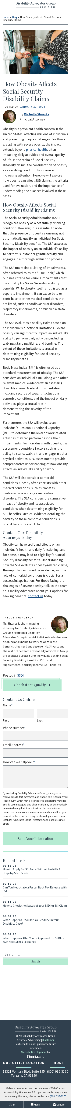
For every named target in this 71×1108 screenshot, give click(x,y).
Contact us (35, 596)
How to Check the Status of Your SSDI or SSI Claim (35, 903)
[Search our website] (35, 954)
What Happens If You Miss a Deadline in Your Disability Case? (31, 919)
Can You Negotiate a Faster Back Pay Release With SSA (35, 887)
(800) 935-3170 (58, 1096)
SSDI (20, 675)
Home (6, 17)
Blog (14, 17)
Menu (36, 1104)
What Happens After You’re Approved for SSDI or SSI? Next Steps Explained (33, 937)
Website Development (34, 1052)
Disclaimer (48, 1040)
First (6, 720)
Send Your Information (35, 838)
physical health (36, 149)
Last (40, 720)
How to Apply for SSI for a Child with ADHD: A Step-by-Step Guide (32, 869)
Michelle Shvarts (36, 114)
